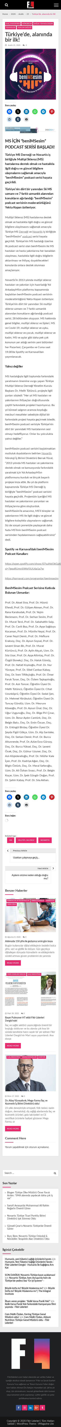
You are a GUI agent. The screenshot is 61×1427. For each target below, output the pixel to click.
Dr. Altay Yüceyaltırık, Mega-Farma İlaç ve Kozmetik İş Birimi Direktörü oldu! (26, 1102)
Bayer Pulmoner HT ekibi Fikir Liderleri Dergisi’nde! (24, 1019)
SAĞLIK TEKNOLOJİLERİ (43, 24)
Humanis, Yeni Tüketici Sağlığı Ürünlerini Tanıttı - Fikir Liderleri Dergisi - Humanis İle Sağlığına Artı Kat (29, 1265)
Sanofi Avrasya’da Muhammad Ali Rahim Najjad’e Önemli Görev (28, 1207)
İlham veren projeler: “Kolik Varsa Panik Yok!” (27, 1301)
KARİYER (42, 1057)
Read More (13, 963)
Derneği (23, 231)
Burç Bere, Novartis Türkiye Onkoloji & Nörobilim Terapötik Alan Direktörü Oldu (28, 1237)
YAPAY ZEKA (11, 904)
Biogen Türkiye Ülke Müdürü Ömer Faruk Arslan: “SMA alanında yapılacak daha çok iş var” (30, 1195)
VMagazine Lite (46, 1424)
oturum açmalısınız (39, 1147)
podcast (27, 236)
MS (10, 840)
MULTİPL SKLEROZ (26, 840)
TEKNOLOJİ (10, 27)
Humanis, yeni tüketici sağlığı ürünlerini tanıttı (28, 1259)
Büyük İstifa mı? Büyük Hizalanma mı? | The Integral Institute (30, 1291)
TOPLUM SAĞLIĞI (24, 27)
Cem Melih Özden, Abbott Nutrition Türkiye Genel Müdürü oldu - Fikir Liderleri (28, 1320)
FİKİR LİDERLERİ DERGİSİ (16, 974)
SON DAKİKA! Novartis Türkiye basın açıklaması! (30, 1275)
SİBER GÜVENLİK (38, 900)
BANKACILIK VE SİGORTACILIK (18, 900)
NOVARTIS (44, 840)
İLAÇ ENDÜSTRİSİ (13, 24)
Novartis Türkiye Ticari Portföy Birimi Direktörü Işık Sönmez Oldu (26, 1217)
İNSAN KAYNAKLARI (29, 1057)
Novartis (37, 231)
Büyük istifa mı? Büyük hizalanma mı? (24, 1288)
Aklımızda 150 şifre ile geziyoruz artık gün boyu (29, 941)
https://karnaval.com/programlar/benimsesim (31, 578)
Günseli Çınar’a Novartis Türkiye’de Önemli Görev (29, 1227)
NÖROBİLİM (27, 24)
